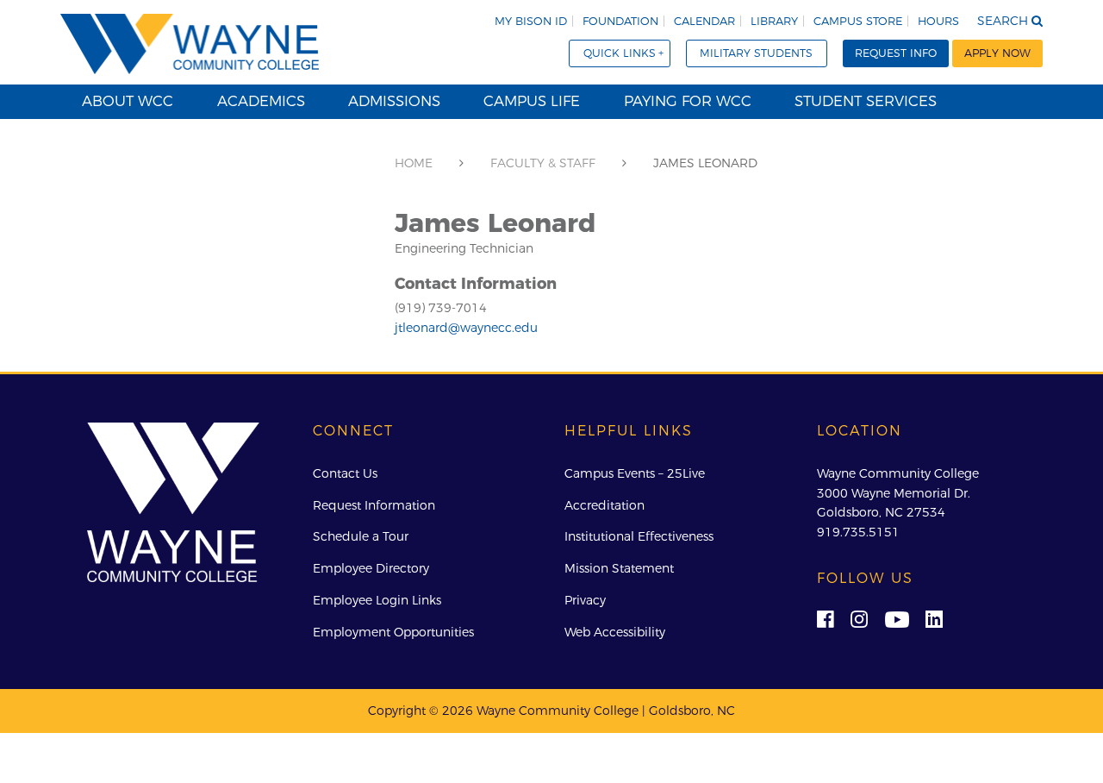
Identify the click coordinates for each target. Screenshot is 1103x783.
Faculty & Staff (542, 163)
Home (414, 163)
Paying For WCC (687, 101)
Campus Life (531, 101)
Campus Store (857, 21)
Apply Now (997, 53)
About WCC (127, 101)
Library (774, 21)
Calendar (704, 21)
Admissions (394, 101)
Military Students (756, 53)
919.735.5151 (858, 532)
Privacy (585, 600)
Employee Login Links (377, 600)
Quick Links (619, 53)
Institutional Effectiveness (639, 536)
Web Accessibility (614, 632)
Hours (938, 21)
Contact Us (345, 473)
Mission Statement (619, 568)
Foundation (620, 21)
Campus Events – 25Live (634, 473)
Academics (261, 101)
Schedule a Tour (360, 536)
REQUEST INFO (896, 53)
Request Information (374, 505)
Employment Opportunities (393, 632)
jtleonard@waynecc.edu (466, 327)
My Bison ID (531, 21)
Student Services (866, 101)
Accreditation (604, 505)
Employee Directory (371, 568)
